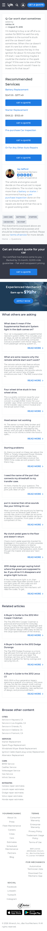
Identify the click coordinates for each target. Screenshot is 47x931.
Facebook (12, 887)
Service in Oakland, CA (12, 730)
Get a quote (23, 272)
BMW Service (8, 764)
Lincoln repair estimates (13, 789)
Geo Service (7, 774)
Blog (12, 857)
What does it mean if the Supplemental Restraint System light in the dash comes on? (21, 326)
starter (33, 191)
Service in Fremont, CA (12, 733)
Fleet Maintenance (12, 826)
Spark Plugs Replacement (14, 745)
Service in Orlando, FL (12, 726)
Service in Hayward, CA (12, 720)
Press (11, 822)
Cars (12, 838)
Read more (35, 348)
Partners (12, 853)
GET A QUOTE (36, 5)
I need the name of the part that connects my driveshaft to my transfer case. (21, 478)
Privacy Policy (35, 831)
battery (22, 191)
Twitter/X (11, 895)
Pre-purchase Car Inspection (20, 130)
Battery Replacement (16, 89)
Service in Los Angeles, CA (14, 723)
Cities (11, 834)
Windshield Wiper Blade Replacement (19, 748)
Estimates (12, 842)
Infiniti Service (8, 777)
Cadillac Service (9, 767)
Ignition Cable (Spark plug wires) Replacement (23, 752)
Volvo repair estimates (12, 796)
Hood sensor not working (17, 420)
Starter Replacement (16, 110)
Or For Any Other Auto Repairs (21, 147)
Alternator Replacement (13, 755)
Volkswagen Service (11, 770)
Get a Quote (23, 103)
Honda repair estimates (12, 799)
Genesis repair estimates (13, 786)
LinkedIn (11, 891)
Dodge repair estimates (13, 793)
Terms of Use (35, 842)
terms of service (18, 235)
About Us (11, 817)
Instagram (12, 899)
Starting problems (14, 448)
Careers (12, 830)
